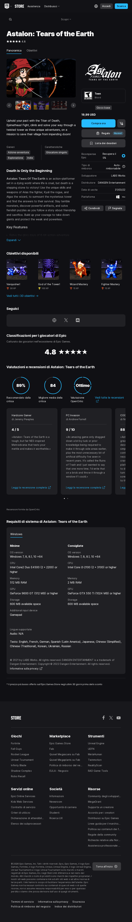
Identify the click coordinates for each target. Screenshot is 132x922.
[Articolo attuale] (23, 105)
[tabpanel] (66, 579)
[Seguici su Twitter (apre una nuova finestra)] (66, 320)
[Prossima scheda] (73, 105)
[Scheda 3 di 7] (59, 105)
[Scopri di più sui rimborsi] (123, 167)
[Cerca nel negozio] (10, 19)
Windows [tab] (16, 534)
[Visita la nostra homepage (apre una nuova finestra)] (54, 320)
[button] (41, 240)
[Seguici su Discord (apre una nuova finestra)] (77, 320)
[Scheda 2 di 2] (67, 498)
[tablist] (66, 534)
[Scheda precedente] (9, 105)
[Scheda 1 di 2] (64, 498)
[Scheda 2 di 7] (41, 105)
